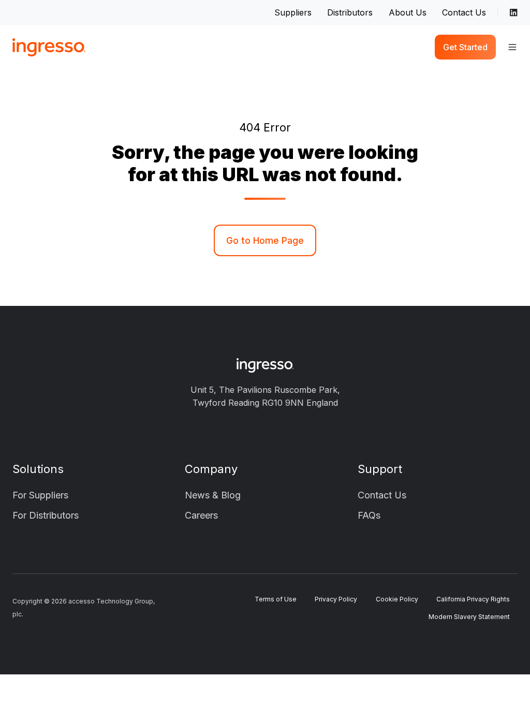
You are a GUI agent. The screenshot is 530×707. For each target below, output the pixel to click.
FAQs (369, 515)
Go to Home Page (265, 240)
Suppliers (293, 12)
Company (211, 469)
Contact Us (464, 12)
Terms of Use (276, 599)
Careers (201, 515)
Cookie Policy (397, 599)
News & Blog (213, 495)
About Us (407, 12)
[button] (512, 47)
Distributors (350, 12)
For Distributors (45, 515)
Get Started (465, 47)
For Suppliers (40, 495)
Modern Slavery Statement (469, 617)
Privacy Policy (336, 599)
